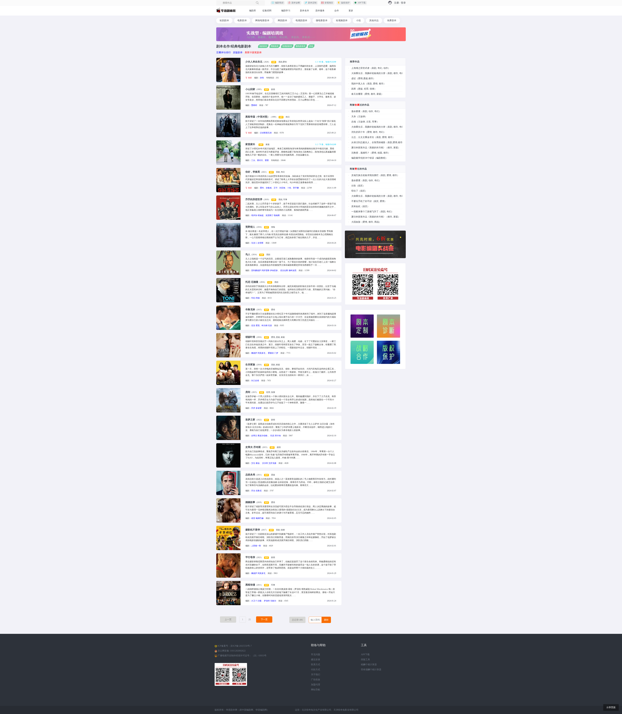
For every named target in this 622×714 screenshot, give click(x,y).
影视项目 (329, 2)
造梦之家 (250, 419)
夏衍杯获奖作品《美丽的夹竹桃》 (368, 147)
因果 (353, 89)
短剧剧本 (224, 20)
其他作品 (374, 20)
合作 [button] (336, 10)
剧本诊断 (296, 2)
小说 (358, 20)
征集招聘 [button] (266, 10)
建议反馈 (315, 659)
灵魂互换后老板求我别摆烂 (365, 175)
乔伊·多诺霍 (256, 408)
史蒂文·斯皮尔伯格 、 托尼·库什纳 (266, 435)
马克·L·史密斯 (257, 243)
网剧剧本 (282, 20)
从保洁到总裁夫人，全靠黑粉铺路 (368, 142)
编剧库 (252, 10)
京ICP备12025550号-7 (241, 646)
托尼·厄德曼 (251, 282)
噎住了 (354, 191)
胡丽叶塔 (250, 337)
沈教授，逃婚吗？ (360, 153)
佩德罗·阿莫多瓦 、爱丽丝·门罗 (264, 353)
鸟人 (247, 254)
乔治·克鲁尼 (256, 491)
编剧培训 (279, 2)
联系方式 (315, 664)
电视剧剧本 (301, 20)
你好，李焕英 (252, 172)
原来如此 (355, 206)
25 (249, 619)
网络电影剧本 (262, 20)
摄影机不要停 (252, 529)
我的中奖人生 (358, 83)
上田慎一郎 (256, 546)
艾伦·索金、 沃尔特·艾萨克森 (263, 463)
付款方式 (315, 669)
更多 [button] (351, 10)
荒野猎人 (250, 227)
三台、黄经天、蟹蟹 (260, 160)
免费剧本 (392, 20)
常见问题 (315, 654)
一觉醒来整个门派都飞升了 (365, 211)
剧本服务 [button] (320, 10)
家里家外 (250, 144)
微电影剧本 (322, 20)
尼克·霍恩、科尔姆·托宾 (261, 325)
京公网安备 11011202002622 (232, 651)
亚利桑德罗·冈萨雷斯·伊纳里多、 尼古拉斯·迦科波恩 (273, 270)
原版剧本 (238, 52)
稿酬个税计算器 (369, 664)
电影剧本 (242, 20)
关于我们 (315, 674)
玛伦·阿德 (255, 298)
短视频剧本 (342, 20)
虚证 (353, 78)
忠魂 (353, 121)
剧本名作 (304, 10)
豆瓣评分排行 (223, 52)
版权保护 (345, 2)
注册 (396, 2)
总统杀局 (250, 474)
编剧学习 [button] (285, 10)
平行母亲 (250, 557)
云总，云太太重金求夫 (362, 137)
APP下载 (362, 2)
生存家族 (250, 364)
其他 (311, 46)
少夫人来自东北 (253, 61)
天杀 (353, 116)
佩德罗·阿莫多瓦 (258, 573)
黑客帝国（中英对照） (257, 116)
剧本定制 (312, 2)
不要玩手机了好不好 (361, 201)
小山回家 (250, 89)
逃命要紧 (355, 111)
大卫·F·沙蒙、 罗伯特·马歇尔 (263, 601)
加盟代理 (315, 684)
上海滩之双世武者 (360, 68)
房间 (247, 392)
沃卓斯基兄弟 (266, 133)
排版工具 (365, 659)
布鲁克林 (250, 309)
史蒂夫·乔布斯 (253, 447)
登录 (403, 2)
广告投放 (315, 679)
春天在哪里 (357, 94)
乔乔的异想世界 (253, 199)
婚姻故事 (250, 502)
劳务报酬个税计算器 (371, 669)
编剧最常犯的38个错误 (362, 158)
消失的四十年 (358, 132)
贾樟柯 (254, 105)
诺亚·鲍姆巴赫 (257, 518)
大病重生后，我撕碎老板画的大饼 (368, 73)
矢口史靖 (255, 380)
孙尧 (262, 78)
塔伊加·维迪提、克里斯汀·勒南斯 (265, 215)
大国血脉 (355, 222)
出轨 (353, 185)
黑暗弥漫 (250, 584)
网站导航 (315, 689)
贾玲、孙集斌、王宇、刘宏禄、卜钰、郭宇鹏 (279, 188)
